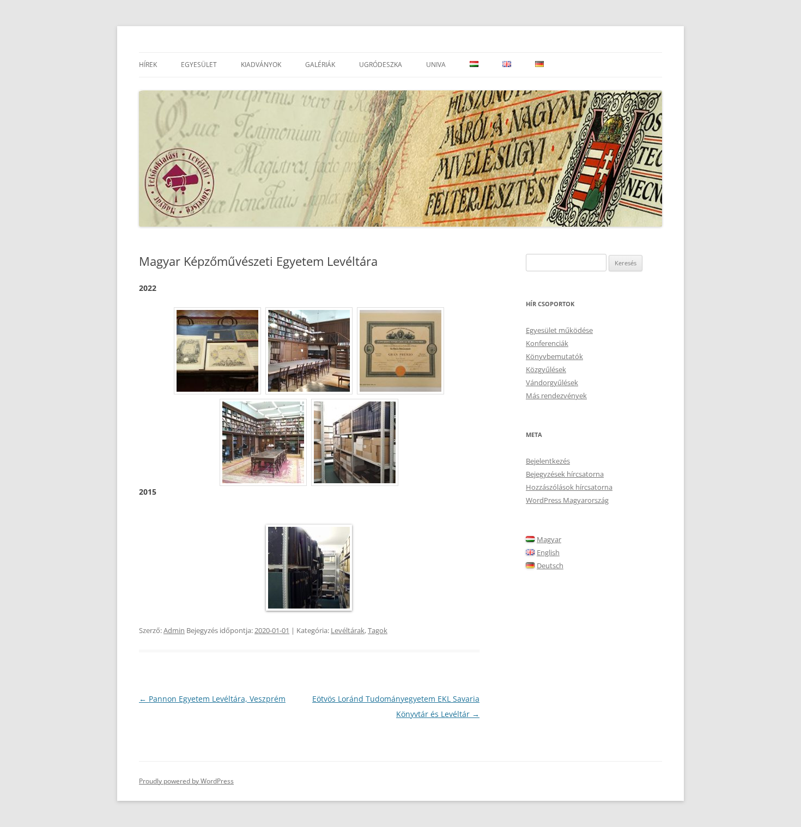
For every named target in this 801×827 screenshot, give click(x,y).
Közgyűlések (546, 369)
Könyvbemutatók (554, 356)
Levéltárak (348, 630)
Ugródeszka (380, 64)
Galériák (320, 64)
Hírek (148, 64)
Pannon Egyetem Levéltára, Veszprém (212, 699)
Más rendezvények (556, 395)
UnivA (436, 64)
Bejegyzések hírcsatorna (565, 474)
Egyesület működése (559, 330)
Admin (174, 630)
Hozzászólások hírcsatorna (569, 487)
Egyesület (199, 64)
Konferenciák (547, 343)
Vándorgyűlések (552, 382)
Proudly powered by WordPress (186, 781)
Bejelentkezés (548, 461)
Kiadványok (261, 64)
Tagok (377, 630)
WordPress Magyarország (567, 500)
